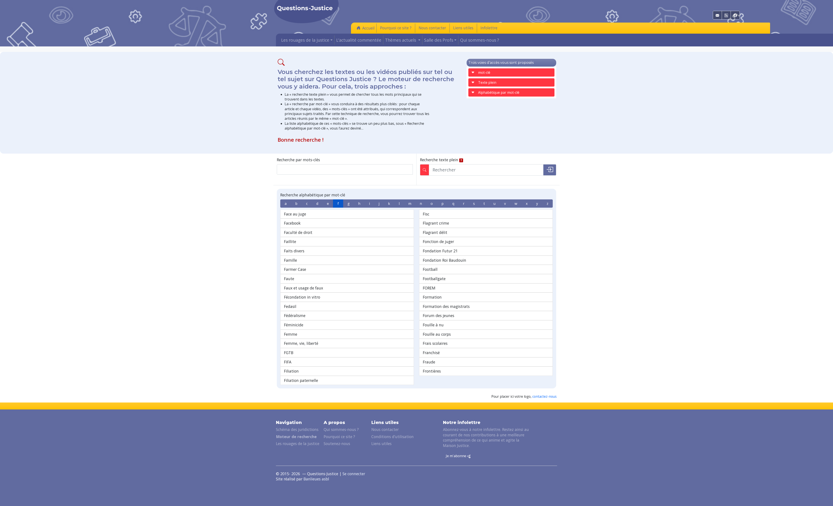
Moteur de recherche (296, 436)
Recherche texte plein (439, 159)
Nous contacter (432, 27)
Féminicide (293, 324)
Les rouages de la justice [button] (305, 40)
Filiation (291, 371)
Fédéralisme (294, 315)
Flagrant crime (436, 223)
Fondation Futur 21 (440, 250)
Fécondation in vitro (302, 297)
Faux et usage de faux (303, 288)
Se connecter (354, 473)
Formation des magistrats (446, 306)
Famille (290, 260)
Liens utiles (463, 27)
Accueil (368, 28)
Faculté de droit (298, 232)
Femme (290, 334)
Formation (432, 297)
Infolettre (488, 27)
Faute (289, 278)
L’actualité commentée (358, 40)
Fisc (426, 214)
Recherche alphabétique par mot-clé (312, 194)
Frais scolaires (435, 343)
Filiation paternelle (301, 380)
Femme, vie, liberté (301, 343)
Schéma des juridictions (297, 429)
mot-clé (484, 72)
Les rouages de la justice (297, 443)
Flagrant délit (435, 232)
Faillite (290, 241)
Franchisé (431, 352)
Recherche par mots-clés (298, 159)
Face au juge (295, 214)
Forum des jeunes (438, 315)
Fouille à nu (433, 324)
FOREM (429, 288)
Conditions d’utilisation (392, 436)
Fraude (429, 362)
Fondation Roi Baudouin (444, 260)
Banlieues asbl (316, 478)
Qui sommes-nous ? (479, 40)
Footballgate (434, 278)
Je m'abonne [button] (456, 455)
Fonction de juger (438, 241)
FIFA (287, 362)
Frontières (432, 371)
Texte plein (487, 82)
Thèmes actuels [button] (401, 40)
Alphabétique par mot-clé (498, 92)
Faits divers (294, 250)
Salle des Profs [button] (438, 40)
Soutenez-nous (337, 443)
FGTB (288, 352)
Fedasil (290, 306)
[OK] (549, 170)
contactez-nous (544, 396)
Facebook (292, 223)
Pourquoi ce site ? (396, 27)
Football (430, 269)
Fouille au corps (437, 334)
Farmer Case (295, 269)
